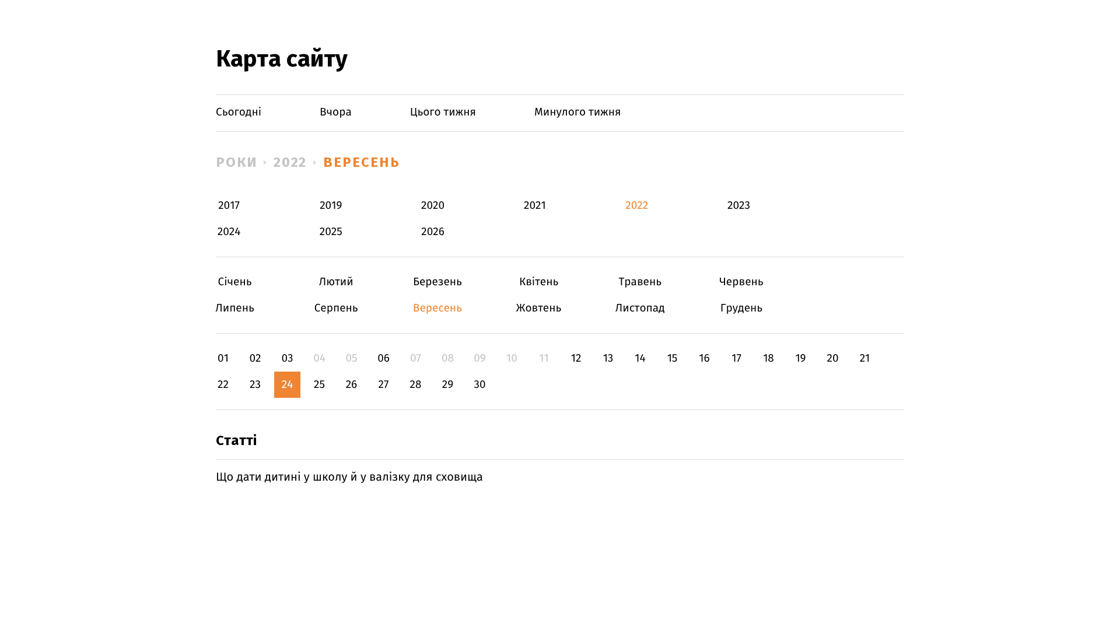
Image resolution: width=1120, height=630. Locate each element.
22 (223, 384)
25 (319, 384)
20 (832, 358)
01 (223, 358)
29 (447, 384)
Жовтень (539, 308)
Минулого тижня (577, 112)
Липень (235, 308)
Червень (741, 282)
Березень (437, 282)
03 (287, 358)
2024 (229, 232)
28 (416, 384)
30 (479, 384)
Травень (640, 282)
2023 (738, 205)
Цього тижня (443, 112)
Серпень (336, 308)
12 (576, 358)
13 (608, 358)
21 (865, 358)
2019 (331, 205)
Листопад (640, 308)
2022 (290, 162)
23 (255, 384)
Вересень (361, 162)
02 (255, 358)
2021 (535, 205)
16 (704, 358)
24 (287, 384)
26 (352, 384)
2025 (331, 232)
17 (736, 358)
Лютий (336, 282)
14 (640, 358)
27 (384, 384)
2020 (432, 205)
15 (672, 358)
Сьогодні (238, 112)
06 (383, 358)
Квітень (539, 282)
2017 (229, 205)
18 (768, 358)
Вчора (336, 112)
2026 (432, 232)
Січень (235, 282)
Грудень (741, 308)
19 (800, 358)
